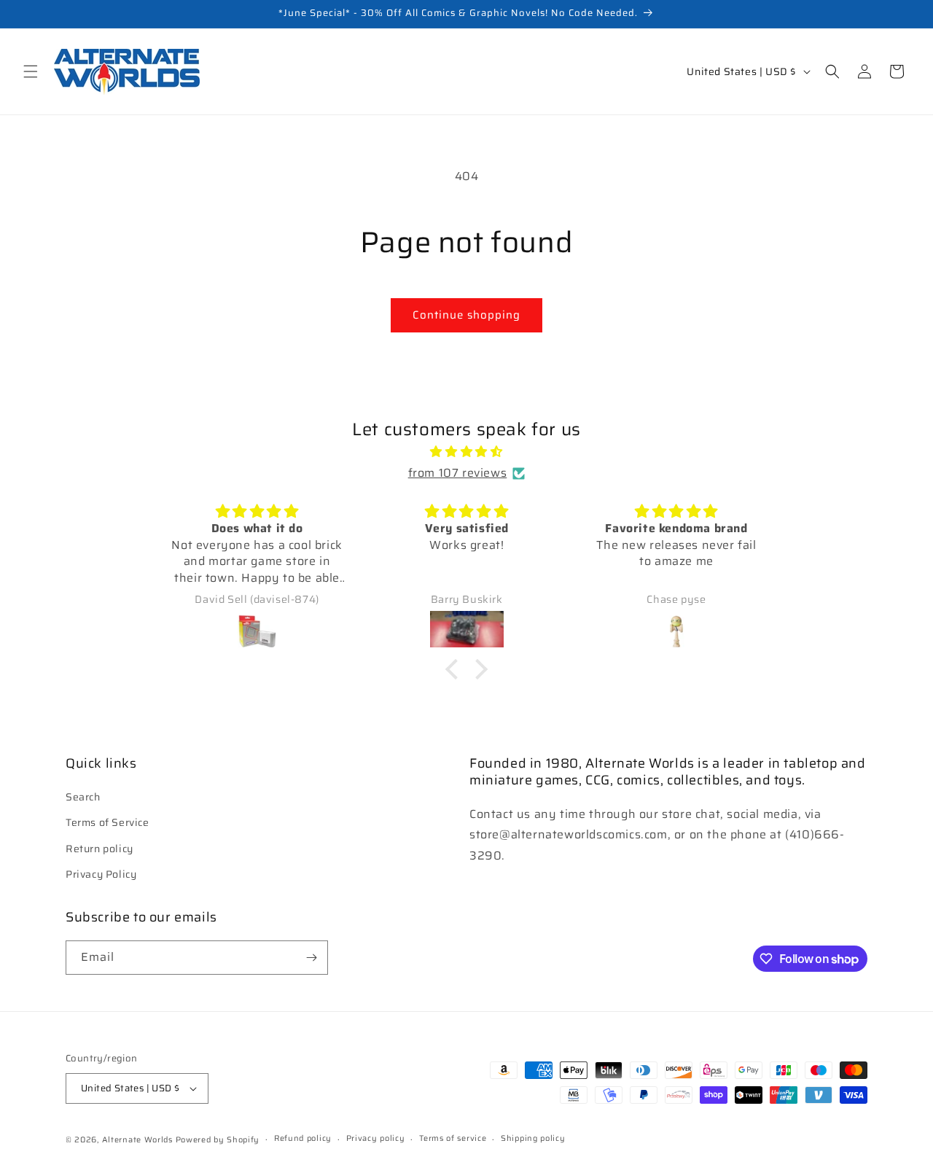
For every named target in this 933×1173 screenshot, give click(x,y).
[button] (31, 71)
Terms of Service (107, 822)
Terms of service (452, 1138)
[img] (466, 452)
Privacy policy (375, 1138)
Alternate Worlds (137, 1140)
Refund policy (303, 1138)
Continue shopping (466, 315)
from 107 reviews (457, 473)
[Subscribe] (311, 957)
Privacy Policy (101, 874)
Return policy (99, 848)
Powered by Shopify (218, 1140)
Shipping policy (533, 1138)
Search (83, 797)
